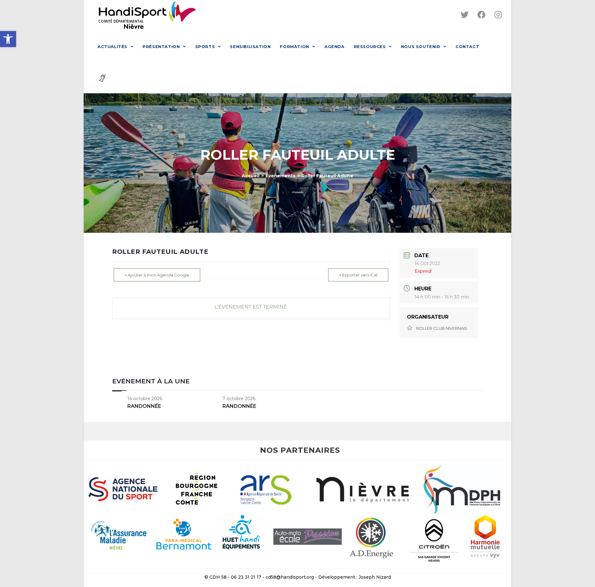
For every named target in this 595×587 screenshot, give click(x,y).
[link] (8, 39)
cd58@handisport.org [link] (290, 577)
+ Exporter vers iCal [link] (358, 274)
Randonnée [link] (144, 406)
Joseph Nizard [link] (375, 577)
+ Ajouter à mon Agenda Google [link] (157, 274)
